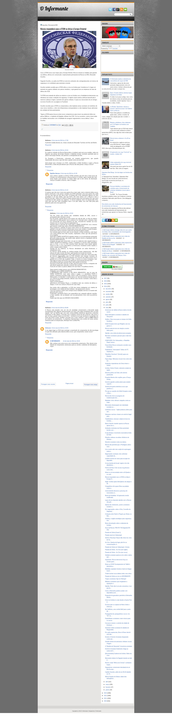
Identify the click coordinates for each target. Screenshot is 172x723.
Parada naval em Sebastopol (113, 535)
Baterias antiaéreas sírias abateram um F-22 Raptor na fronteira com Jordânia (120, 124)
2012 (105, 695)
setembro (108, 297)
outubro (108, 294)
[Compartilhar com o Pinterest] (72, 125)
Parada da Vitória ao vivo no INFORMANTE (117, 576)
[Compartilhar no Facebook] (70, 125)
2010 (105, 701)
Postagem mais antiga (90, 384)
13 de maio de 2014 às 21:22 (59, 190)
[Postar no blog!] (67, 125)
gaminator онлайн (47, 0)
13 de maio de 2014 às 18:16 (59, 150)
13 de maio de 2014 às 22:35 (68, 173)
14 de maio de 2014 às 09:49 (59, 307)
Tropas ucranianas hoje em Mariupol (115, 579)
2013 (105, 693)
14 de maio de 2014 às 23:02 (64, 213)
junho (107, 305)
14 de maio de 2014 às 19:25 (60, 328)
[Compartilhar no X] (69, 125)
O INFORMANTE (55, 341)
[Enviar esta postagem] (62, 125)
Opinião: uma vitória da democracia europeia (118, 333)
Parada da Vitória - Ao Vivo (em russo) (116, 552)
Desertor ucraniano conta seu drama (115, 442)
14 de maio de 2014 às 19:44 (71, 341)
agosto (108, 299)
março (108, 684)
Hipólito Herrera (55, 173)
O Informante (54, 8)
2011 (105, 698)
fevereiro (108, 687)
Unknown (48, 328)
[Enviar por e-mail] (65, 125)
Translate (115, 48)
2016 (105, 281)
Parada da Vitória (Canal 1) (113, 532)
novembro (109, 291)
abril (107, 681)
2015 (105, 283)
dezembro (109, 289)
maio (107, 307)
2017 (105, 278)
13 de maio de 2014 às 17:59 (59, 140)
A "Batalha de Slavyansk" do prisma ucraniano (118, 646)
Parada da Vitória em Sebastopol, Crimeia (117, 547)
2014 (105, 286)
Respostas (50, 170)
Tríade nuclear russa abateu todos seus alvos (118, 573)
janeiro (108, 690)
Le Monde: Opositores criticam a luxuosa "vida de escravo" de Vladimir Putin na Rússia (121, 108)
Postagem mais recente (48, 384)
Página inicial (69, 383)
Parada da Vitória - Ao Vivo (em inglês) (116, 549)
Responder (48, 145)
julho (107, 302)
